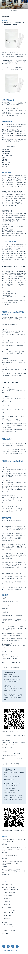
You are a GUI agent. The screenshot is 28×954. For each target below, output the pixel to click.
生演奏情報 (7, 904)
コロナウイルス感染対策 (10, 889)
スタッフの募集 (8, 895)
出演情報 (6, 898)
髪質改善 (6, 918)
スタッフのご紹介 (8, 892)
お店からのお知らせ (7, 887)
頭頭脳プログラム (8, 930)
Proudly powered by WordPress (9, 950)
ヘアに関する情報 (6, 907)
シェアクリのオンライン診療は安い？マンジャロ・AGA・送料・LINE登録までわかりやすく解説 (14, 870)
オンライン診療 (8, 924)
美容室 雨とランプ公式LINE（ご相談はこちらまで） (13, 731)
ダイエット (8, 927)
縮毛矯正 (6, 915)
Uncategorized (5, 884)
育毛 (3, 922)
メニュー (15, 10)
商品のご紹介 (7, 912)
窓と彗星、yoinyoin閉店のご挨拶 (10, 855)
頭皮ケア (4, 933)
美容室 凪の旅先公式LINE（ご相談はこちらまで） (13, 830)
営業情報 (6, 901)
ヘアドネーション (8, 910)
